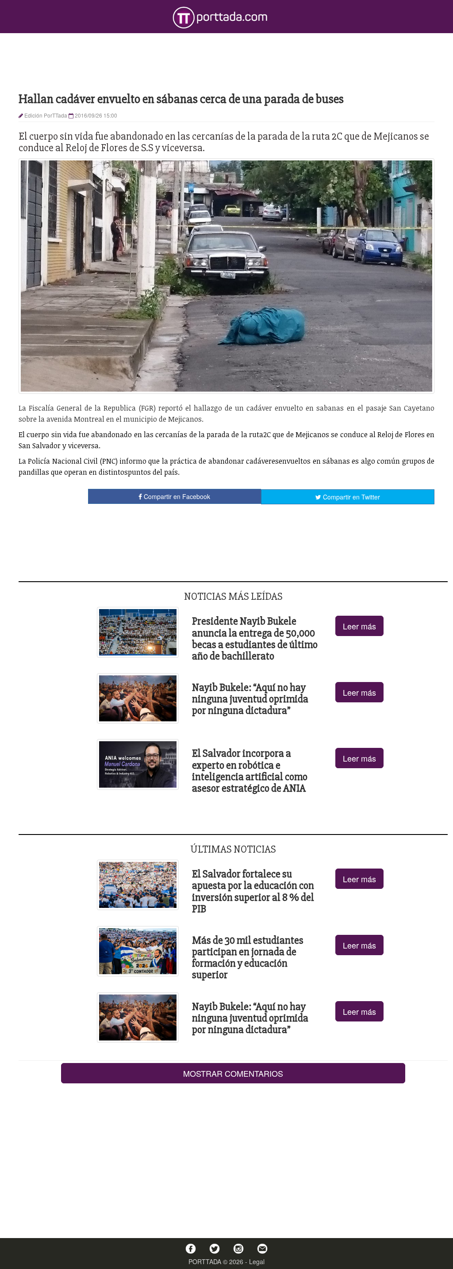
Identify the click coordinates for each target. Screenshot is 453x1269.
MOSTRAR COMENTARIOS (233, 1073)
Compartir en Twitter (350, 496)
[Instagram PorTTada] (238, 1248)
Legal (257, 1261)
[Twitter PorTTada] (214, 1248)
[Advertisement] (226, 62)
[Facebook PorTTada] (191, 1248)
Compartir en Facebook (176, 496)
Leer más (359, 626)
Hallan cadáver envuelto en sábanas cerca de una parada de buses (181, 99)
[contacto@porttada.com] (262, 1248)
